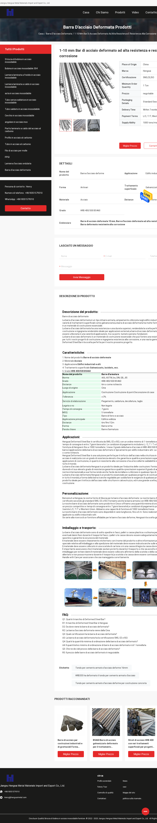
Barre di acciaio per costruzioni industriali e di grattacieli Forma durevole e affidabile (70, 744)
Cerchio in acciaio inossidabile (19, 115)
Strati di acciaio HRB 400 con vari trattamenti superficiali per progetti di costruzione (140, 744)
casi (124, 787)
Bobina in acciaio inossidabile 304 (21, 68)
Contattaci (101, 798)
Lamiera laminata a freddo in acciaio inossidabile (22, 76)
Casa (41, 33)
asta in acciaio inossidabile (18, 93)
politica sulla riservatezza (133, 798)
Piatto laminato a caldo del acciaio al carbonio (23, 129)
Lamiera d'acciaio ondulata (18, 163)
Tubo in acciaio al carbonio (18, 144)
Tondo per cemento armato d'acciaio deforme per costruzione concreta (111, 683)
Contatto (26, 208)
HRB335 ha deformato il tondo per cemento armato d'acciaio (105, 675)
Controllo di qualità (105, 793)
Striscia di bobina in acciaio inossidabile (18, 60)
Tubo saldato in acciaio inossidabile (22, 109)
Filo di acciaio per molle (16, 150)
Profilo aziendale (104, 781)
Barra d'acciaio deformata (59, 33)
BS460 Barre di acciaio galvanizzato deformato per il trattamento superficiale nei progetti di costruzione (105, 744)
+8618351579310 (33, 193)
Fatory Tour (102, 787)
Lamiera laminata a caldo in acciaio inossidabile (22, 85)
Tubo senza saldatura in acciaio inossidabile (20, 101)
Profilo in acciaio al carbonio (18, 137)
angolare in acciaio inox (16, 122)
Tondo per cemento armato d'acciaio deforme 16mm (101, 668)
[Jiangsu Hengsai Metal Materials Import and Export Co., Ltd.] (10, 12)
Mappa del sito (129, 793)
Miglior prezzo (130, 146)
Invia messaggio (81, 277)
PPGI (7, 157)
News (125, 781)
